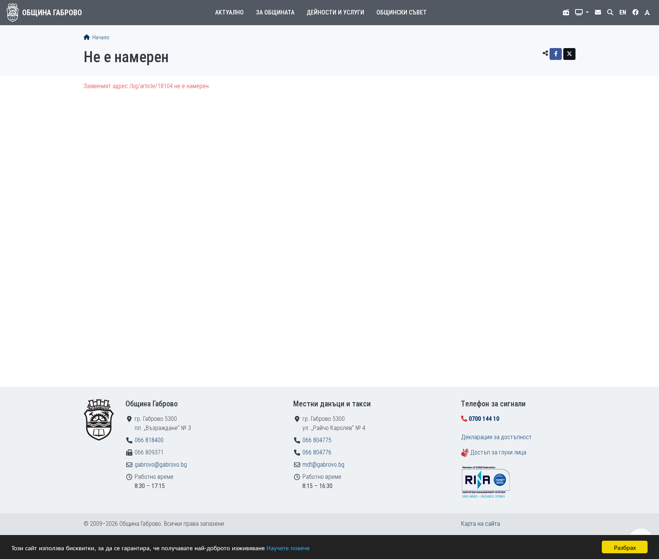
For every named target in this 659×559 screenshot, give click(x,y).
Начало (100, 37)
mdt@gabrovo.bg (323, 464)
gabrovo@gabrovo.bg (161, 464)
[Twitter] (569, 54)
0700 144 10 (484, 418)
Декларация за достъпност (496, 437)
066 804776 (316, 452)
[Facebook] (556, 54)
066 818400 (149, 440)
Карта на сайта (480, 523)
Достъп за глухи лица (498, 452)
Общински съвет (401, 12)
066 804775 (316, 440)
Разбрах (625, 547)
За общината (275, 12)
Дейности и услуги (335, 12)
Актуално (229, 12)
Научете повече (288, 547)
